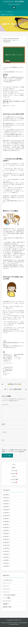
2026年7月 (5, 497)
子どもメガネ (6, 601)
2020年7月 (5, 563)
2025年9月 (5, 518)
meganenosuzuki (7, 40)
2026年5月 (5, 500)
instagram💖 (14, 473)
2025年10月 (6, 515)
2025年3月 (5, 536)
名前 (3, 424)
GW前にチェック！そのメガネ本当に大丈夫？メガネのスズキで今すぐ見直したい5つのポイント (7, 357)
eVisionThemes (15, 624)
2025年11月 (6, 512)
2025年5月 (5, 530)
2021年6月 (5, 554)
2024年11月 (6, 548)
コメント (5, 404)
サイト (3, 440)
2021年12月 (6, 551)
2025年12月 (6, 509)
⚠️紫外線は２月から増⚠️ (14, 384)
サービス (5, 586)
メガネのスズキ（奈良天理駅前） (14, 1)
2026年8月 (5, 494)
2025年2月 (5, 539)
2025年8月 (5, 521)
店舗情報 (5, 604)
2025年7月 (5, 524)
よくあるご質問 (14, 479)
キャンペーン (6, 583)
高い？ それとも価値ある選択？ (13, 389)
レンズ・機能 (6, 598)
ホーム (14, 464)
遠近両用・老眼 (7, 607)
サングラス (6, 589)
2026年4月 (5, 503)
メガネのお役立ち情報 (8, 595)
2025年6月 (5, 527)
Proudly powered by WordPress (9, 622)
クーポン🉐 (14, 482)
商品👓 (14, 467)
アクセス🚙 (14, 470)
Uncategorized (6, 41)
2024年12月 (6, 545)
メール (4, 432)
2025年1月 (5, 542)
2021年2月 (5, 557)
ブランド (5, 592)
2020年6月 (5, 566)
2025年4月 (5, 533)
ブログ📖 (14, 476)
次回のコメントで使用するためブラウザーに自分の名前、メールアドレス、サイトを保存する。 (14, 450)
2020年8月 (5, 560)
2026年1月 (5, 506)
